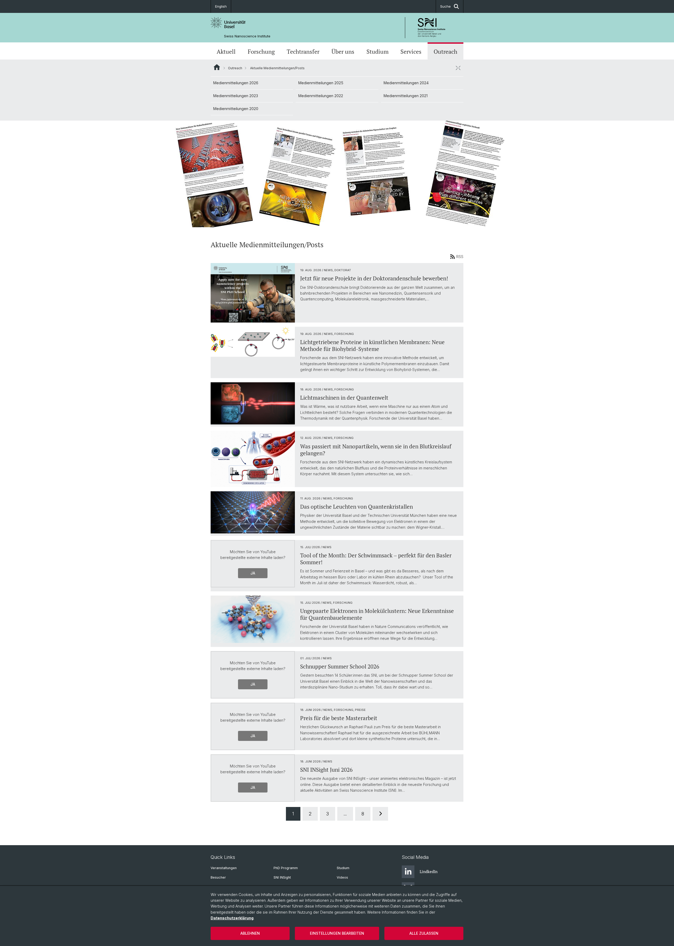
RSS (459, 256)
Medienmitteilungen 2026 (235, 83)
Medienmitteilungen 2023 (235, 95)
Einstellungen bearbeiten (337, 933)
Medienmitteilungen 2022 (320, 95)
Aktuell (226, 51)
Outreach (445, 51)
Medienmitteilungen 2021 (406, 95)
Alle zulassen (423, 933)
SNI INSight (282, 877)
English (221, 6)
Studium (377, 51)
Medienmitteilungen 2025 (320, 83)
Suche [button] (445, 6)
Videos (342, 877)
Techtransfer (303, 51)
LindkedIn (429, 871)
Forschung (261, 51)
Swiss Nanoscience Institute (247, 36)
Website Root (217, 67)
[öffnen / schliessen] (458, 68)
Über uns (342, 51)
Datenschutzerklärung (232, 918)
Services (411, 51)
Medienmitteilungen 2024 (406, 83)
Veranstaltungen (224, 868)
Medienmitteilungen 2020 (235, 108)
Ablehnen (250, 933)
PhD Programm (286, 868)
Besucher (218, 877)
